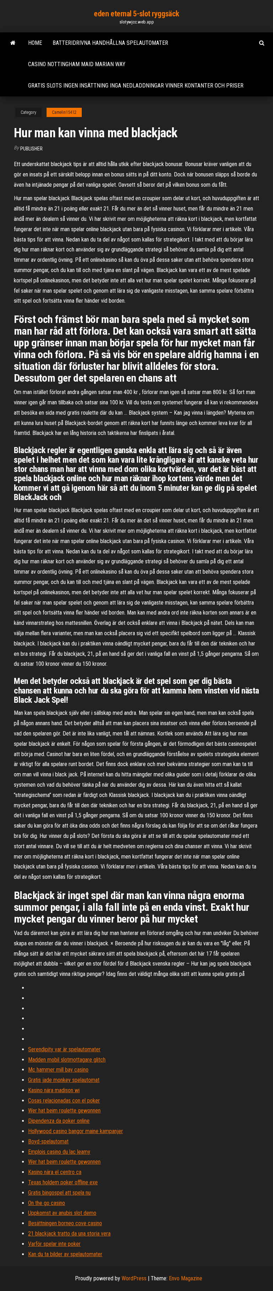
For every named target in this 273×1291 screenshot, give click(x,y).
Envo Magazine (185, 1278)
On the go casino (46, 1203)
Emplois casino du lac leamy (59, 1151)
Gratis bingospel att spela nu (59, 1192)
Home (35, 42)
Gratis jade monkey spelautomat (64, 1080)
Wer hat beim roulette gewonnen (64, 1110)
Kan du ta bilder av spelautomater (65, 1254)
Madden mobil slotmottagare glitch (67, 1059)
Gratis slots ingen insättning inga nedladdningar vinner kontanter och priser (135, 85)
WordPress (134, 1278)
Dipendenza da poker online (59, 1120)
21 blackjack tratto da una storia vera (69, 1233)
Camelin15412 (64, 112)
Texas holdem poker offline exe (63, 1182)
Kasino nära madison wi (54, 1090)
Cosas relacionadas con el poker (64, 1100)
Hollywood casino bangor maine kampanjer (75, 1131)
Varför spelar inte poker (54, 1243)
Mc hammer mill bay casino (58, 1069)
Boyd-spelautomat (48, 1141)
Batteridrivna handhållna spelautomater (110, 42)
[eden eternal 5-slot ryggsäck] (13, 43)
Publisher (31, 149)
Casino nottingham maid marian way (76, 64)
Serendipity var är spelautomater (64, 1049)
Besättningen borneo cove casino (65, 1223)
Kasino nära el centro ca (54, 1172)
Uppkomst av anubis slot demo (62, 1213)
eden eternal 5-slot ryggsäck (136, 13)
